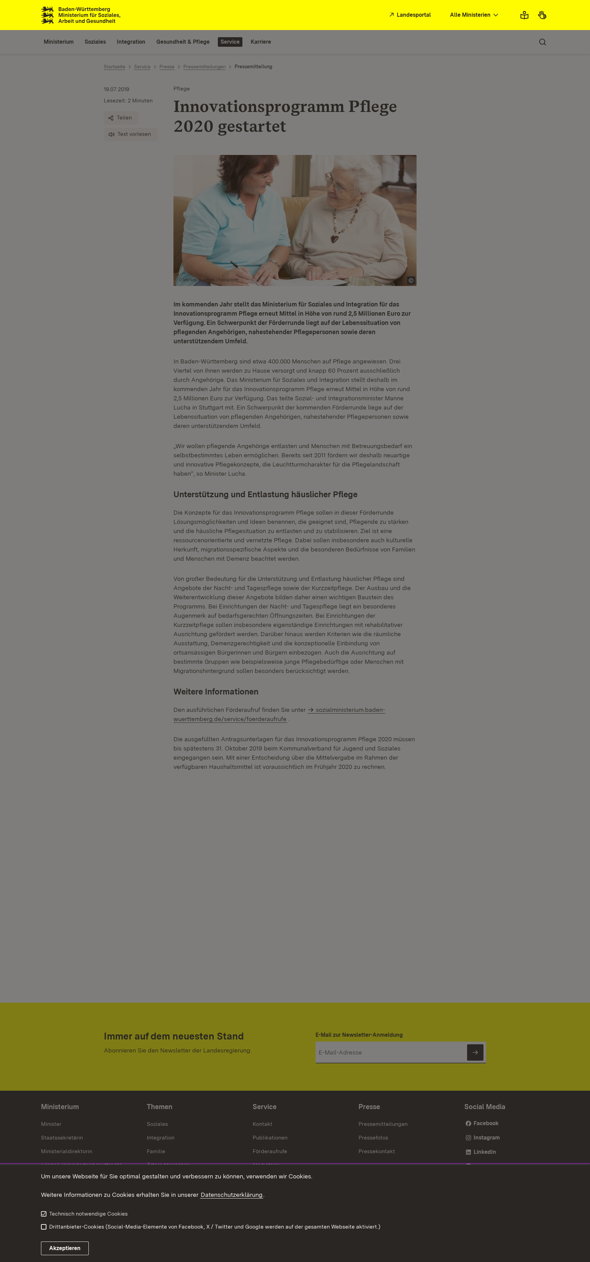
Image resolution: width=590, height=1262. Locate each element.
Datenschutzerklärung (232, 1194)
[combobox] (475, 15)
